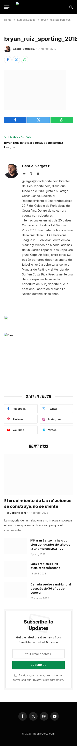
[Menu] (6, 7)
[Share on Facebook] (7, 59)
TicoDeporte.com (43, 733)
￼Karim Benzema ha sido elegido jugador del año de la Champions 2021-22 (50, 545)
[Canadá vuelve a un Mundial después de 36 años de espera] (15, 590)
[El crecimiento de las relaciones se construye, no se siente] (38, 474)
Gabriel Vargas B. (24, 48)
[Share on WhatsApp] (24, 59)
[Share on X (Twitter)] (16, 59)
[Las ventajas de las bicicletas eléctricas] (15, 569)
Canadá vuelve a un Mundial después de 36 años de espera (50, 588)
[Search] (71, 7)
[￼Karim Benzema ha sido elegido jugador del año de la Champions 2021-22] (15, 546)
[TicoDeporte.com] (40, 7)
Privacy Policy (40, 679)
